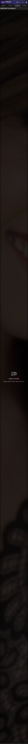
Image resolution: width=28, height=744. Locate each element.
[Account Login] (26, 2)
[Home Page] (6, 2)
